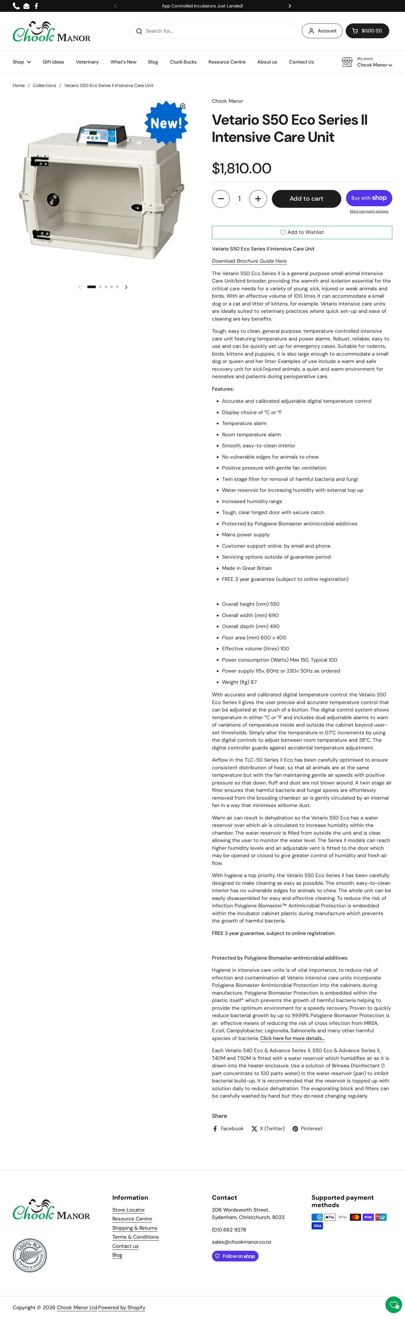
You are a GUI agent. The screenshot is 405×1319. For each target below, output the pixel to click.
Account (327, 31)
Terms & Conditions (135, 1237)
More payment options (369, 211)
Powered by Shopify (121, 1307)
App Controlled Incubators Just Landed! (202, 6)
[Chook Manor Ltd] (53, 31)
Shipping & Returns (134, 1228)
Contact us (125, 1246)
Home (19, 85)
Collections (44, 85)
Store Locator (128, 1210)
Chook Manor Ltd (77, 1307)
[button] (367, 30)
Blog (117, 1255)
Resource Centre (132, 1218)
